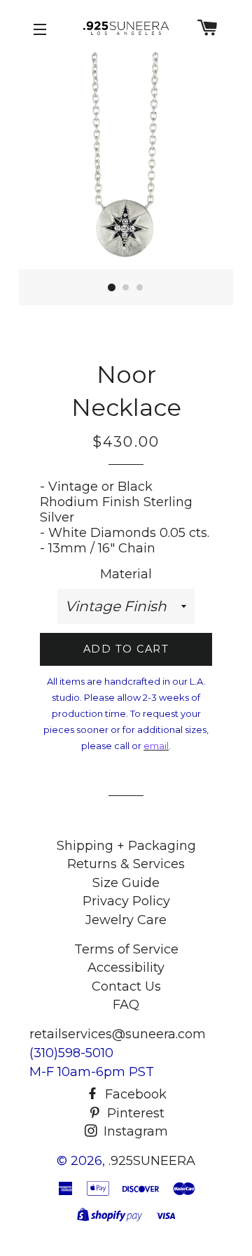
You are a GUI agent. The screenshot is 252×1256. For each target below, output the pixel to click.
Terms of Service (126, 949)
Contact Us (126, 986)
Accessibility (126, 967)
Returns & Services (126, 864)
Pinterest (134, 1113)
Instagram (134, 1131)
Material (126, 574)
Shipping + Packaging (126, 845)
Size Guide (126, 883)
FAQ (126, 1004)
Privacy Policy (126, 901)
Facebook (134, 1094)
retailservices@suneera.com (117, 1034)
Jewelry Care (126, 920)
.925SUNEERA (151, 1160)
